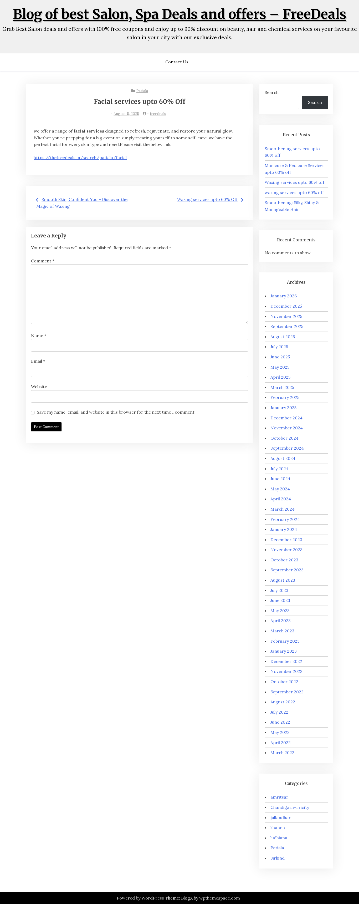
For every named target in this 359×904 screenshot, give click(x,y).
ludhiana (278, 837)
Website (39, 386)
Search (272, 92)
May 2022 (280, 732)
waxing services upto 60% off (294, 192)
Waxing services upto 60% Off (207, 199)
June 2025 (280, 356)
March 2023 (282, 630)
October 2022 (284, 681)
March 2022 (282, 752)
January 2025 (283, 407)
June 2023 (280, 600)
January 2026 (283, 295)
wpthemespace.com (219, 898)
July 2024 (279, 468)
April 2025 (280, 377)
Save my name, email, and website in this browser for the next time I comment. (116, 412)
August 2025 (282, 336)
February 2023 (285, 641)
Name (38, 335)
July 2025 (279, 346)
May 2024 (280, 488)
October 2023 (284, 559)
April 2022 (280, 742)
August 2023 (282, 580)
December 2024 (286, 417)
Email (38, 361)
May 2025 (279, 367)
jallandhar (280, 817)
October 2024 (284, 438)
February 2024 (285, 519)
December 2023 (286, 539)
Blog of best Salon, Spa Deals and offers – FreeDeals (179, 14)
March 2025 (282, 387)
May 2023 (280, 610)
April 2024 (280, 498)
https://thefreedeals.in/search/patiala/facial (80, 157)
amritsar (279, 797)
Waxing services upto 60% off (294, 182)
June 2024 (280, 478)
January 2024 (283, 529)
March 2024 (282, 509)
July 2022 (279, 712)
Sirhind (277, 858)
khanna (277, 827)
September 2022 (287, 691)
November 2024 (286, 427)
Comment (42, 260)
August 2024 (282, 458)
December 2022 (286, 661)
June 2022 (280, 722)
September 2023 (287, 569)
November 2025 (286, 316)
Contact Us (176, 61)
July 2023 (279, 590)
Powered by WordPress (140, 898)
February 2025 (284, 397)
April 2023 (280, 620)
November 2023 (286, 549)
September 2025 (286, 326)
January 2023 (283, 651)
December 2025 (286, 306)
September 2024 (287, 448)
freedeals (158, 113)
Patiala (142, 90)
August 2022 (282, 701)
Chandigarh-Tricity (289, 807)
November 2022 (286, 671)
